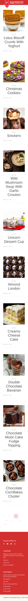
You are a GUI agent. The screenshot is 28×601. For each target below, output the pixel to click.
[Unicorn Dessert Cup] (14, 220)
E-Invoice (5, 581)
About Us (5, 560)
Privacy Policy (7, 591)
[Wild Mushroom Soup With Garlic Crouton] (14, 161)
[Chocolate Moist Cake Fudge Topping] (14, 416)
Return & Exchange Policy (10, 584)
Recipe (14, 34)
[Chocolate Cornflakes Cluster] (14, 471)
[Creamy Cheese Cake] (14, 314)
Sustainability (6, 586)
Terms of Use (6, 588)
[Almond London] (14, 267)
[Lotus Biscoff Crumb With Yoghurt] (14, 20)
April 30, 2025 (7, 50)
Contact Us (6, 562)
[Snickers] (14, 118)
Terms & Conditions (8, 565)
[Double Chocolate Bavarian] (14, 365)
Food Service (6, 579)
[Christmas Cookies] (14, 71)
